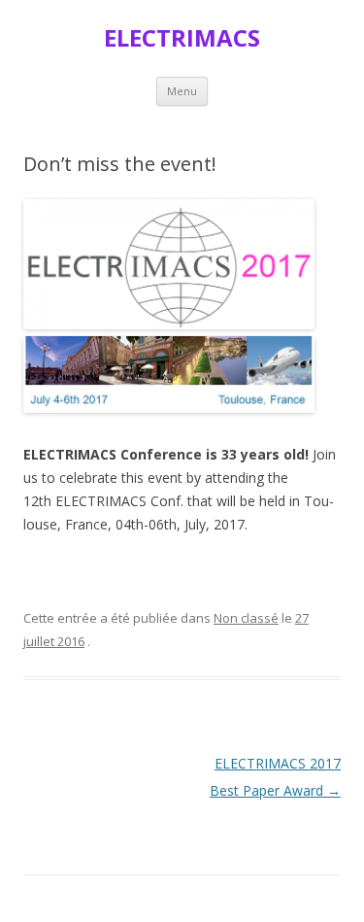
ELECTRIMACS (182, 38)
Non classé (246, 618)
